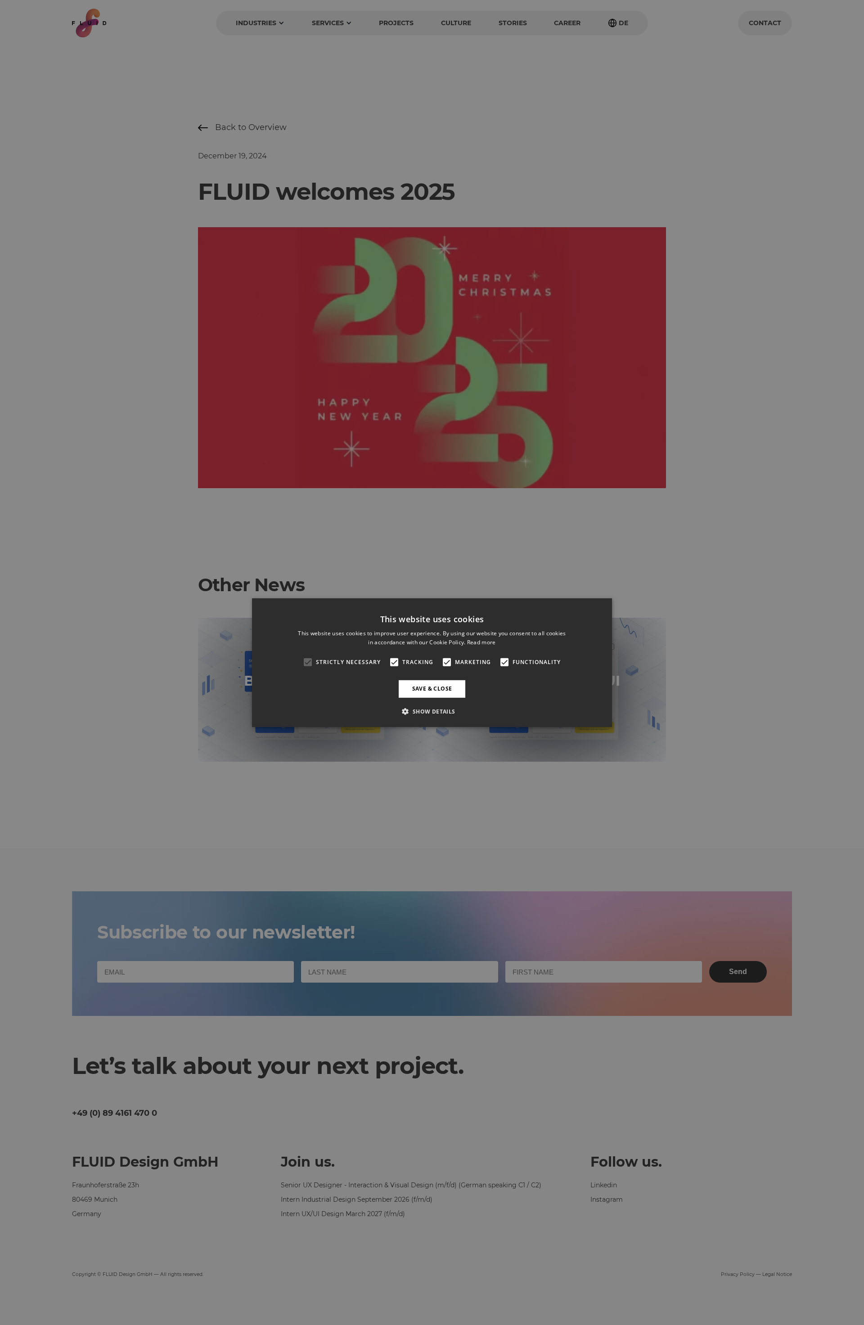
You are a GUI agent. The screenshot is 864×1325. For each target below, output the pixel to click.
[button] (432, 711)
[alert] (432, 662)
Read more (481, 642)
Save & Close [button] (432, 688)
